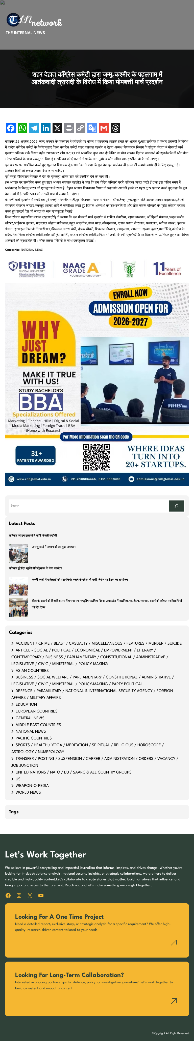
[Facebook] (11, 128)
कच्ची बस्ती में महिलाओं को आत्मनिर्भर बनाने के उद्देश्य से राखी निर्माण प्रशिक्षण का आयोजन (80, 580)
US (18, 779)
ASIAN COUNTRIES (32, 671)
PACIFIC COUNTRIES (34, 738)
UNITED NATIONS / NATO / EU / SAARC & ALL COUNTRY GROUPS (74, 772)
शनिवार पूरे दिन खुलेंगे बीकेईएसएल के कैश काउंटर (35, 568)
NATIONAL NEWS (32, 250)
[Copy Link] (80, 128)
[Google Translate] (92, 128)
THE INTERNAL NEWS (25, 33)
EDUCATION (26, 705)
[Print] (69, 128)
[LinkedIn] (46, 128)
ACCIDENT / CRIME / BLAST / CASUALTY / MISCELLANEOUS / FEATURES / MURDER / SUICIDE (99, 644)
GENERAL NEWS (30, 718)
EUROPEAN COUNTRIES (37, 711)
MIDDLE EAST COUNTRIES (38, 725)
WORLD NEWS (28, 793)
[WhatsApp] (22, 128)
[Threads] (115, 128)
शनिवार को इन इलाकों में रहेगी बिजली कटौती (33, 535)
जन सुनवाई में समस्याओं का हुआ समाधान (54, 547)
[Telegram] (34, 128)
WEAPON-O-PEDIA (32, 786)
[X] (57, 128)
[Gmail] (104, 128)
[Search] (176, 506)
